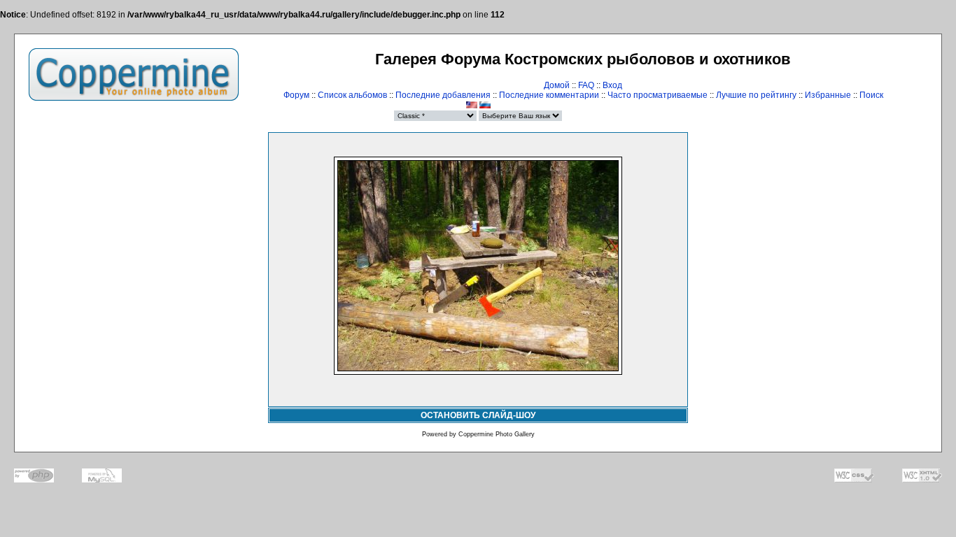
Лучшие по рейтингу (756, 95)
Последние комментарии (549, 95)
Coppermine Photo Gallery (496, 434)
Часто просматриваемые (657, 95)
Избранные (828, 95)
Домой (557, 85)
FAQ (586, 85)
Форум (296, 95)
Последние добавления (443, 95)
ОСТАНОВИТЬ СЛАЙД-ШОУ (478, 415)
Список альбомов (352, 95)
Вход (612, 85)
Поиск (871, 95)
